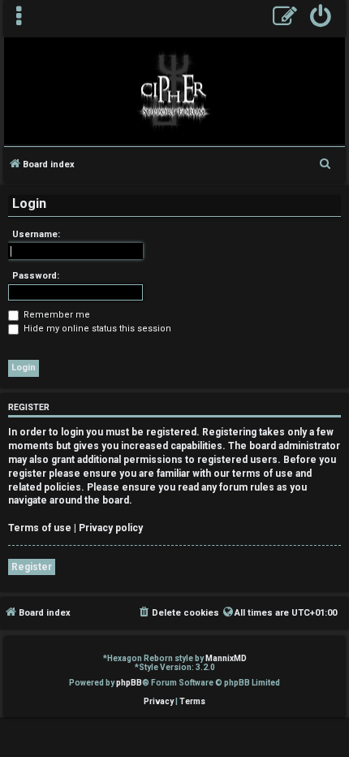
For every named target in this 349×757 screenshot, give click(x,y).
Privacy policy (111, 528)
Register (31, 567)
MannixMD (226, 658)
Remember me (55, 314)
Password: (35, 275)
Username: (36, 234)
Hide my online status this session (96, 328)
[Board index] (174, 90)
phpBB (129, 682)
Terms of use (39, 528)
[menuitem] (321, 18)
